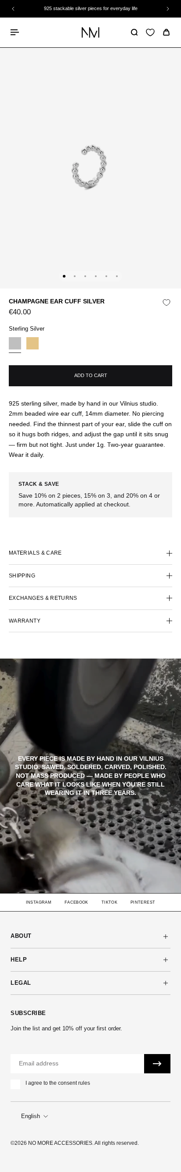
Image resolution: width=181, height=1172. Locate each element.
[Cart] (166, 32)
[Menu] (16, 32)
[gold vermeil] (32, 345)
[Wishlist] (150, 32)
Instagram (38, 902)
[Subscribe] (157, 1063)
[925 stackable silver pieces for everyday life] (90, 8)
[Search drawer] (134, 32)
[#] (90, 776)
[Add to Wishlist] (166, 302)
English (30, 1116)
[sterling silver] (15, 345)
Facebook (76, 902)
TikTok (109, 902)
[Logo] (90, 32)
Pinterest (142, 902)
